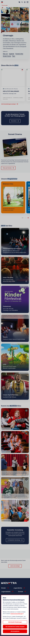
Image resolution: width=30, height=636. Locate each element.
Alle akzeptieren (15, 631)
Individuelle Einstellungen (15, 622)
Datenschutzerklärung (16, 613)
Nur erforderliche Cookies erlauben (15, 626)
